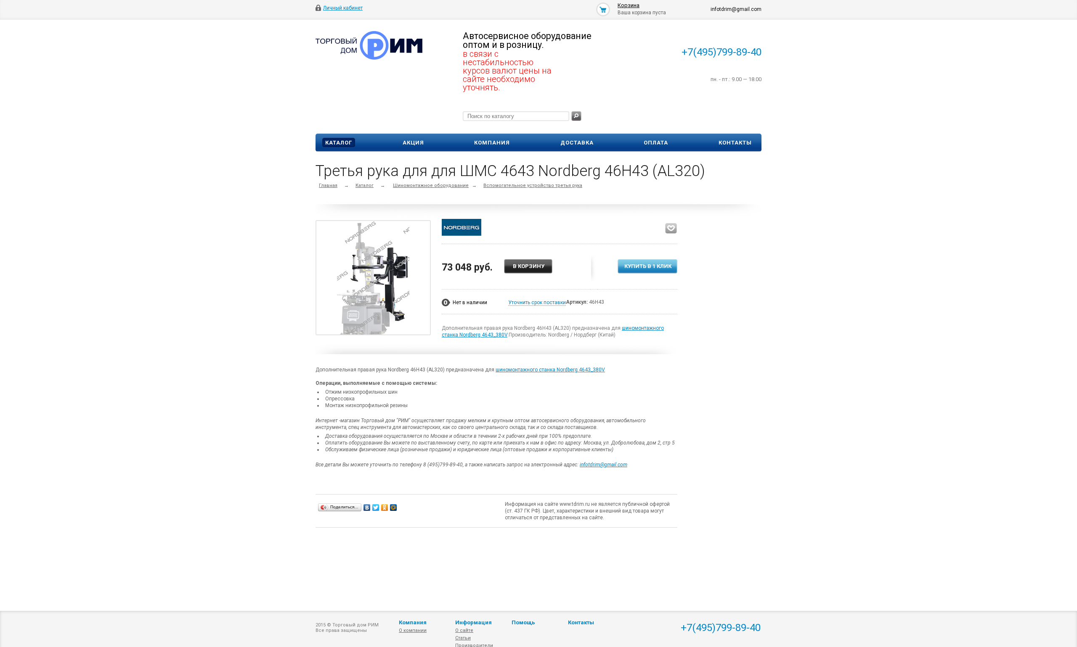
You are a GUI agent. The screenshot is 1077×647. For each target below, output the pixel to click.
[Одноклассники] (384, 507)
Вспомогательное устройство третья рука (532, 185)
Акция (413, 142)
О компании (413, 630)
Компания (492, 142)
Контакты (735, 142)
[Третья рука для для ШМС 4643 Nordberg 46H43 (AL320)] (373, 279)
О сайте (464, 630)
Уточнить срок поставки (537, 302)
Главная (328, 185)
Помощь (523, 622)
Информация (473, 622)
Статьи (463, 638)
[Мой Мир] (393, 507)
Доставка (577, 142)
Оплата (656, 142)
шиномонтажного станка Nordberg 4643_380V (550, 370)
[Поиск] (576, 116)
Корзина (628, 5)
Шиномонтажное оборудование (431, 185)
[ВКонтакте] (367, 507)
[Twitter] (375, 507)
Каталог (338, 142)
